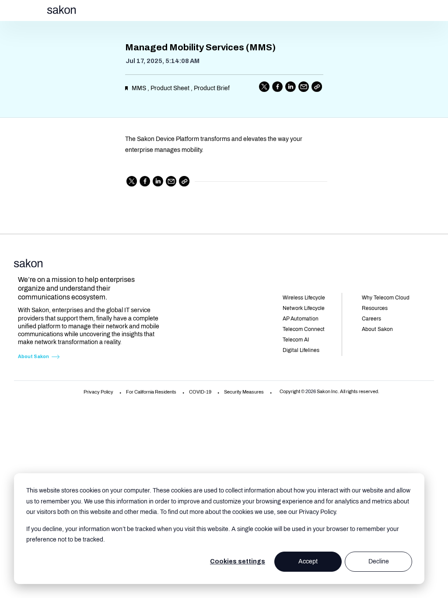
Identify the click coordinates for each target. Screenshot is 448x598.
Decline (378, 561)
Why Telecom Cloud (386, 298)
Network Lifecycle (304, 308)
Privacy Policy (98, 392)
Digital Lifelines (301, 350)
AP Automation (300, 319)
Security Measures (244, 392)
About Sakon (33, 356)
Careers (371, 319)
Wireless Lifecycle (304, 298)
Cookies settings (237, 561)
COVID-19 (200, 392)
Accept (308, 561)
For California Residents (151, 392)
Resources (375, 308)
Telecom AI (296, 340)
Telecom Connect (304, 329)
